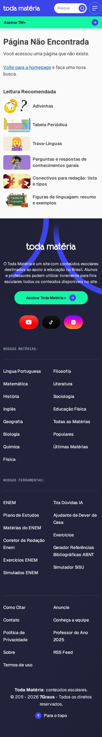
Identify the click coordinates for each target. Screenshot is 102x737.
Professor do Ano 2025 (70, 636)
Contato (11, 620)
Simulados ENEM (20, 573)
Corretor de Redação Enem (24, 543)
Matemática (15, 384)
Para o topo (55, 715)
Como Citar (14, 607)
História (11, 396)
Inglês (9, 409)
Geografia (13, 421)
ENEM (9, 502)
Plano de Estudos (21, 515)
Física (9, 459)
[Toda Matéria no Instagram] (73, 322)
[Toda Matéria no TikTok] (51, 322)
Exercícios (63, 535)
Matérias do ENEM (22, 528)
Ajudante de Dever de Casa (75, 518)
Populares (63, 434)
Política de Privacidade (15, 636)
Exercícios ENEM (20, 560)
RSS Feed (63, 652)
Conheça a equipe (71, 620)
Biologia (11, 434)
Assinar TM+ (15, 22)
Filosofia (62, 371)
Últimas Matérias (70, 447)
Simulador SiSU (68, 567)
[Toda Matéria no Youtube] (28, 322)
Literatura (62, 384)
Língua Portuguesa (22, 371)
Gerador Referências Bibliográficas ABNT (73, 551)
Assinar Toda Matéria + (46, 297)
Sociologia (63, 396)
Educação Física (69, 409)
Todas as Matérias (71, 421)
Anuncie (61, 607)
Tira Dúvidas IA (68, 502)
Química (11, 447)
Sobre (9, 652)
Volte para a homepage (27, 67)
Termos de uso (17, 665)
